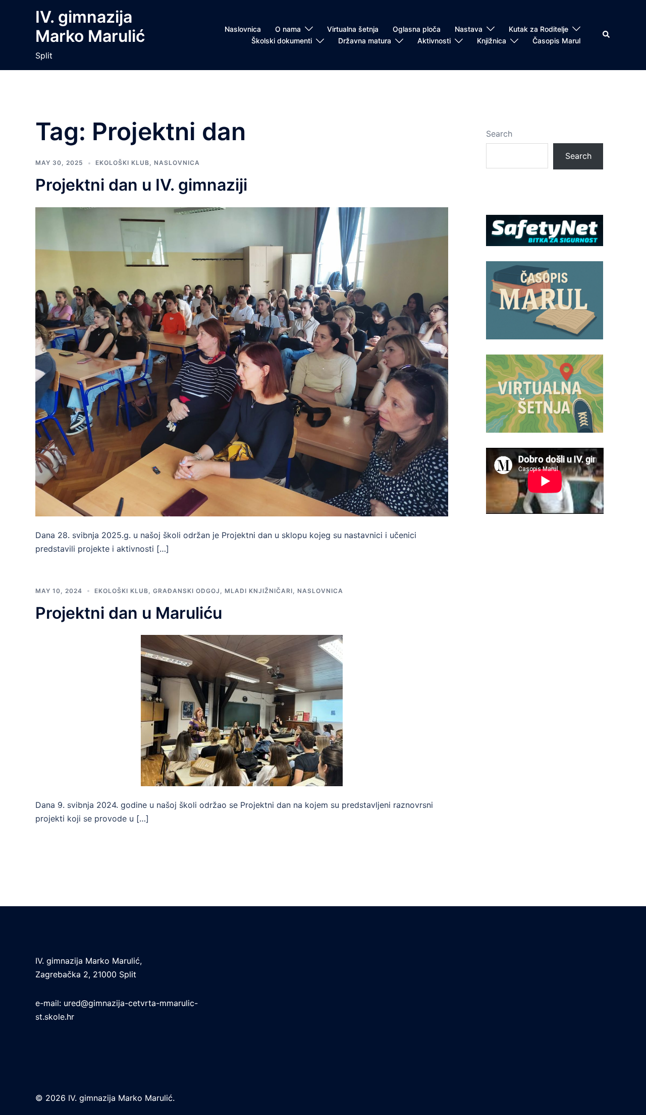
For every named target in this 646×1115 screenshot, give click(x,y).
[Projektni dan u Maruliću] (242, 710)
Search (499, 134)
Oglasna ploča (417, 29)
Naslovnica (243, 29)
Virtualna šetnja (353, 29)
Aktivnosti (434, 40)
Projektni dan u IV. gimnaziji (141, 185)
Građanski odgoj (186, 591)
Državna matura (364, 40)
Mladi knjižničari (259, 591)
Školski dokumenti (281, 40)
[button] (607, 35)
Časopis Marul (556, 40)
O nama (288, 29)
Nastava (468, 29)
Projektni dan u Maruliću (128, 613)
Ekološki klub (122, 162)
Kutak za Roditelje (538, 29)
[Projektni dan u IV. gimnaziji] (241, 361)
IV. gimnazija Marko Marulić (90, 26)
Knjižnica (491, 40)
